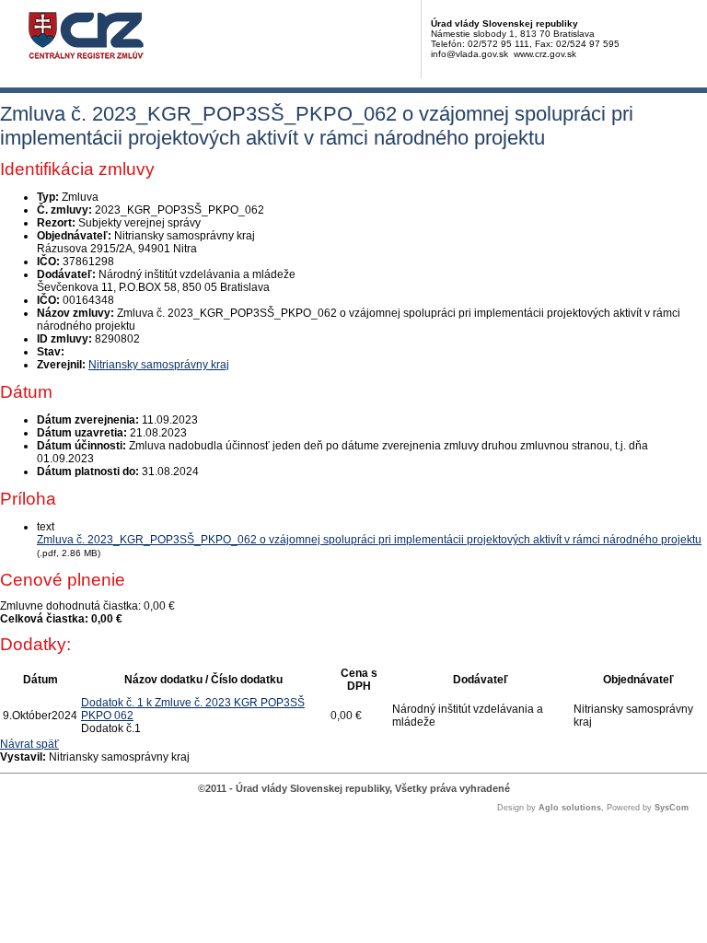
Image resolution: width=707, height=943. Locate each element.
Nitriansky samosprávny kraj (158, 364)
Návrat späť (29, 744)
